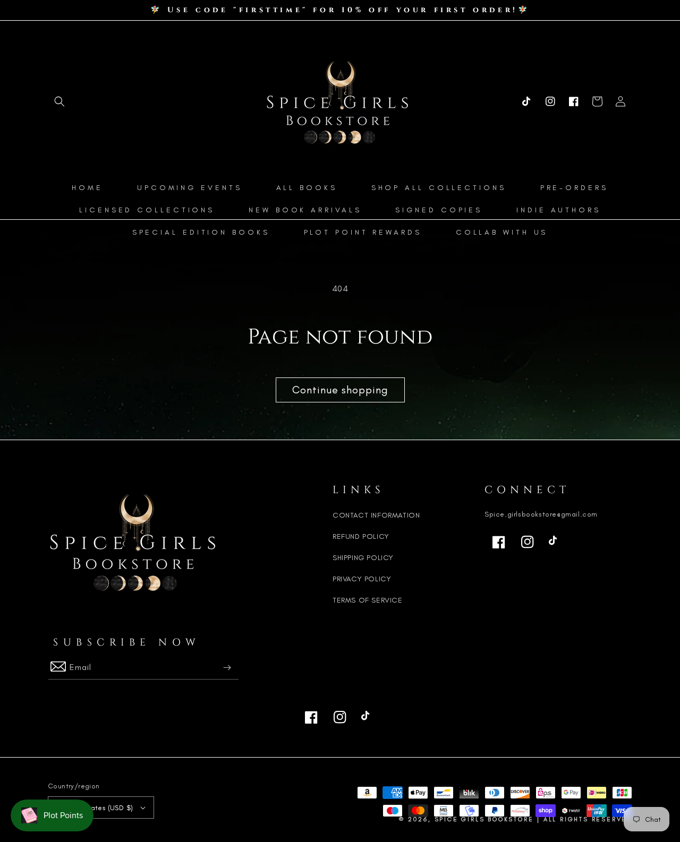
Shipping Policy (363, 557)
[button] (59, 101)
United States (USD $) (96, 808)
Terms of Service (368, 600)
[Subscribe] (227, 667)
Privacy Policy (362, 578)
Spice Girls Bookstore (484, 819)
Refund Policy (361, 536)
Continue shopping (340, 389)
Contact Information (376, 515)
